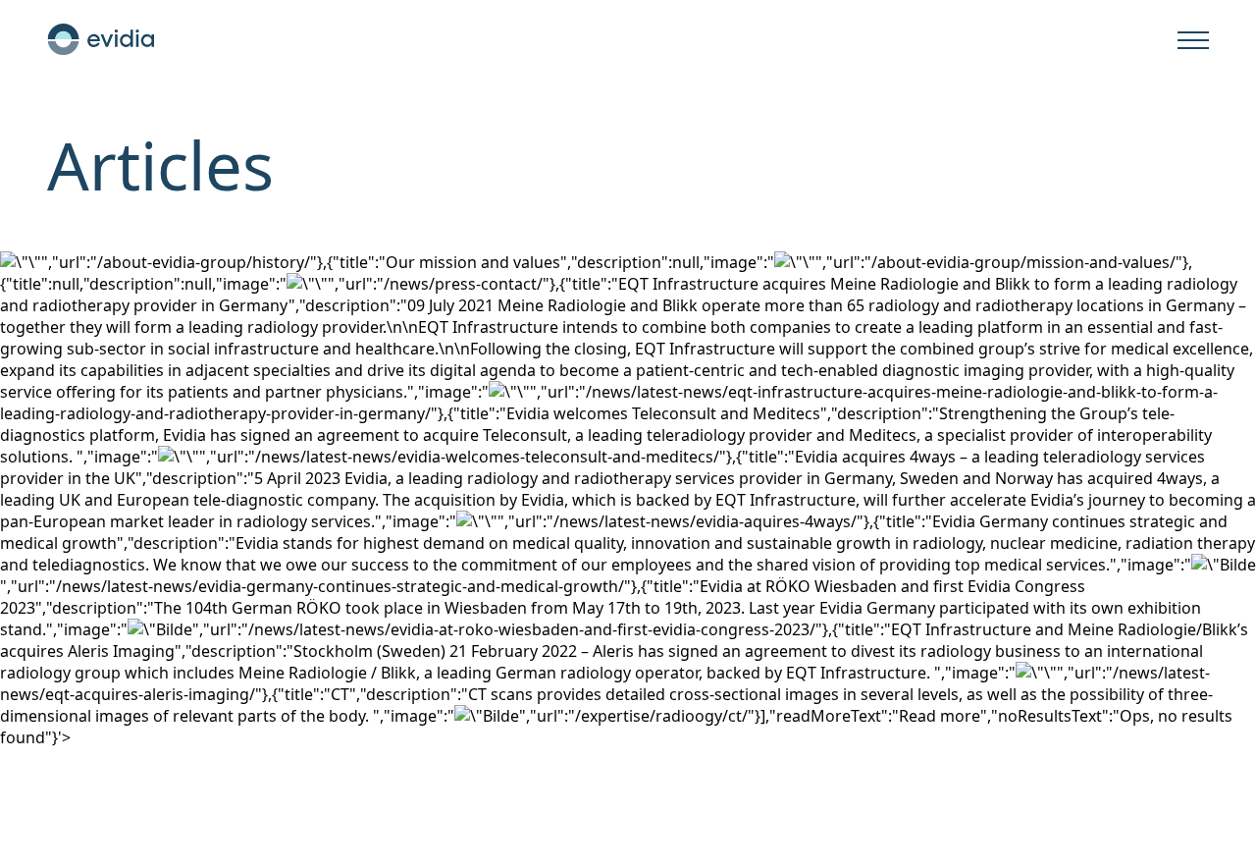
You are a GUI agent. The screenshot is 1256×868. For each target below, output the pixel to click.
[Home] (101, 39)
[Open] (1193, 41)
